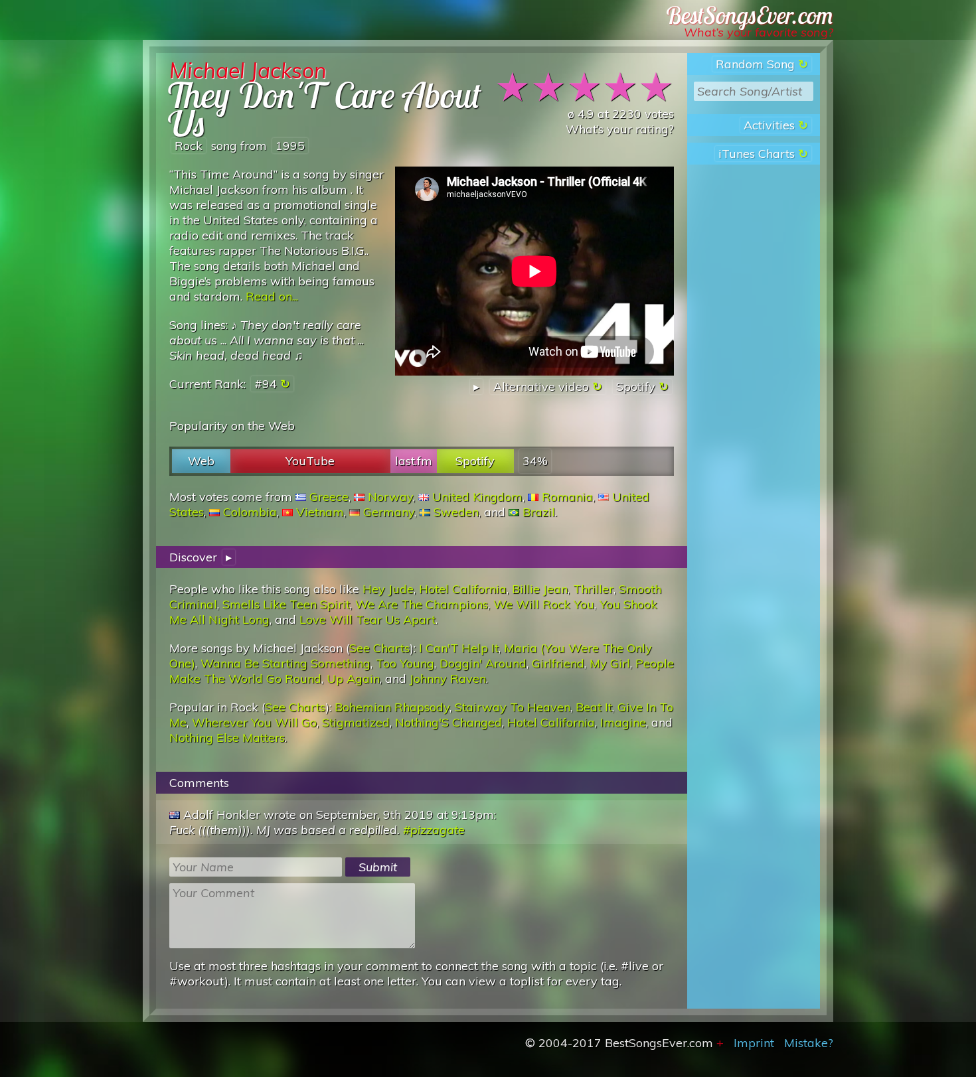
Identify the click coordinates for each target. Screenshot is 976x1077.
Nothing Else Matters (227, 737)
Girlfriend (558, 663)
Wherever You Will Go (254, 722)
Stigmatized (356, 722)
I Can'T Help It (459, 648)
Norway (390, 496)
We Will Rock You (543, 604)
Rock (189, 145)
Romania (567, 496)
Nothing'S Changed (448, 722)
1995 (290, 145)
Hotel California (463, 589)
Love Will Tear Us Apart (367, 619)
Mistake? (808, 1042)
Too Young (405, 663)
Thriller (593, 589)
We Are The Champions (421, 604)
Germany (388, 512)
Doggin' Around (483, 663)
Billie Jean (540, 589)
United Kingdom (477, 496)
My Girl (610, 663)
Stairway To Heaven (512, 707)
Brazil (539, 512)
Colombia (250, 512)
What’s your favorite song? (758, 32)
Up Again (353, 678)
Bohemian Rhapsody (392, 707)
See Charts (379, 648)
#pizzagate (434, 829)
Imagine (623, 722)
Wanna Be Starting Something (285, 663)
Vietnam (320, 512)
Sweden (456, 512)
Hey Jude (388, 589)
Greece (329, 496)
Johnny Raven (448, 678)
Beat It (594, 707)
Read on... (272, 296)
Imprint (754, 1042)
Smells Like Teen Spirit (286, 604)
